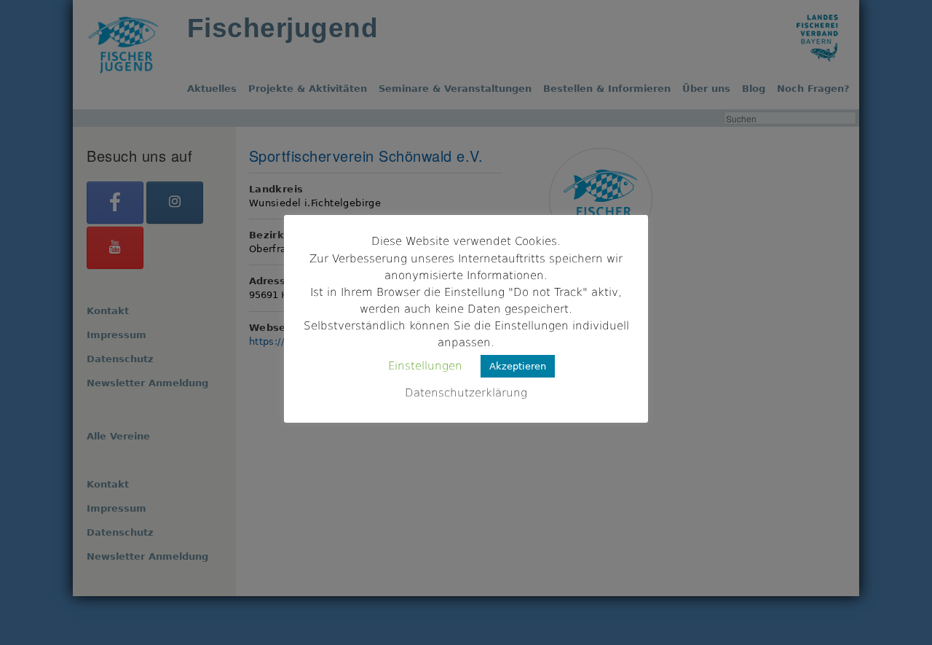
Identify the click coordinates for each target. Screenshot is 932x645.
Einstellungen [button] (425, 365)
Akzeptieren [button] (517, 366)
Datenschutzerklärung (466, 392)
